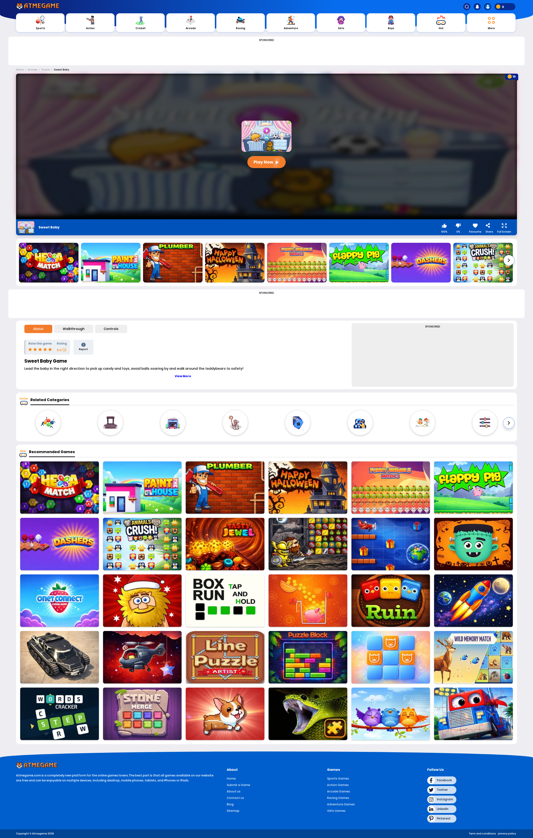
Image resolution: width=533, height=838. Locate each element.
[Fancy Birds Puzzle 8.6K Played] (390, 714)
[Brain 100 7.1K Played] (390, 657)
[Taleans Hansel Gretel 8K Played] (225, 544)
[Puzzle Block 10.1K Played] (308, 657)
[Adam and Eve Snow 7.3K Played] (142, 600)
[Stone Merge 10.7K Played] (142, 714)
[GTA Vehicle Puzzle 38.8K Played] (59, 657)
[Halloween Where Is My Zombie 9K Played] (473, 544)
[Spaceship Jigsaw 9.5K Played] (473, 600)
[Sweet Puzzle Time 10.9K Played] (59, 714)
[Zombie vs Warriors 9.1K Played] (308, 544)
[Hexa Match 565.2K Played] (59, 487)
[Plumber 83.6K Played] (225, 487)
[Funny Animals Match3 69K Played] (390, 487)
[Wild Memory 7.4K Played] (473, 657)
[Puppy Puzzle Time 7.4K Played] (225, 714)
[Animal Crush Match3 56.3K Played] (142, 544)
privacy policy (507, 833)
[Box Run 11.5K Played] (225, 600)
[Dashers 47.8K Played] (59, 544)
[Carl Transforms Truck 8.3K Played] (473, 714)
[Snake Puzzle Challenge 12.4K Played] (308, 714)
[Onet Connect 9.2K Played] (59, 600)
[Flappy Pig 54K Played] (473, 487)
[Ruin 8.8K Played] (390, 600)
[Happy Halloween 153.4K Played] (308, 487)
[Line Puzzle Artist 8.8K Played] (225, 657)
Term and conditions (482, 833)
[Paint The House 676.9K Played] (142, 487)
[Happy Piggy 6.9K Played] (308, 600)
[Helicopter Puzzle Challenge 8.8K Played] (142, 657)
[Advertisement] (266, 52)
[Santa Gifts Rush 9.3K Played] (390, 544)
